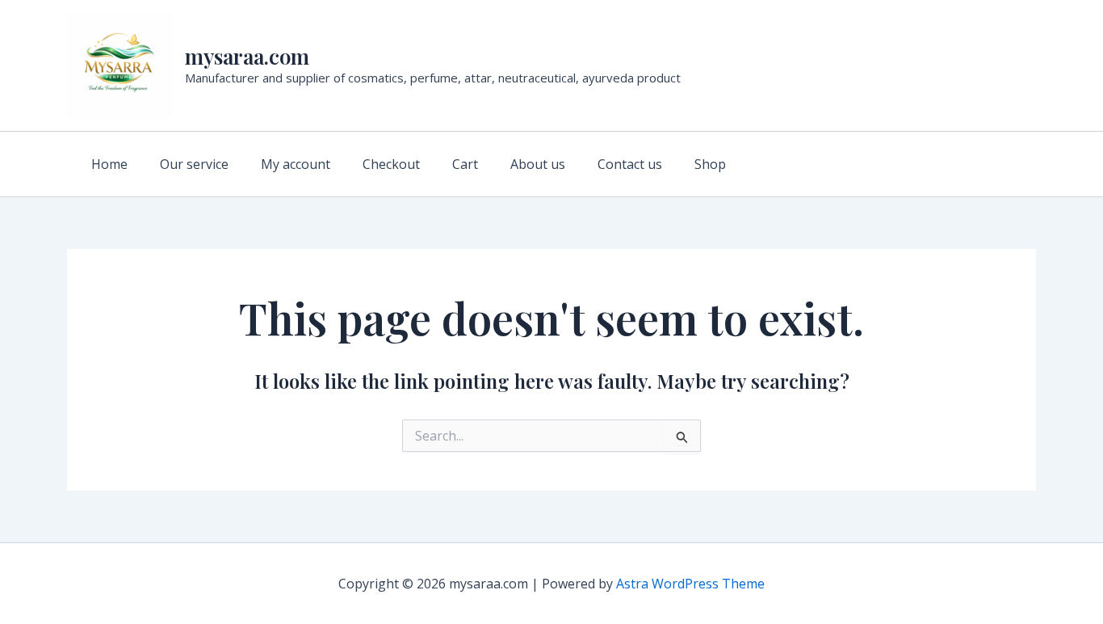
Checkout (391, 164)
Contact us (630, 164)
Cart (465, 164)
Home (109, 164)
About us (537, 164)
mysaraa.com (247, 56)
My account (295, 164)
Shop (710, 164)
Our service (194, 164)
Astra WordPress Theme (690, 583)
